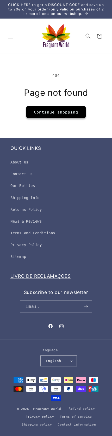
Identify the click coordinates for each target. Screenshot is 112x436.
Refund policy (82, 408)
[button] (10, 36)
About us (19, 162)
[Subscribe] (86, 307)
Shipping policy (37, 424)
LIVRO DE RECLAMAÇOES (40, 276)
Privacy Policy (26, 245)
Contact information (77, 424)
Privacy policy (40, 416)
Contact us (21, 174)
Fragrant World (47, 409)
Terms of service (76, 416)
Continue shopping (56, 112)
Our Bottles (22, 186)
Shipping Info (25, 198)
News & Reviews (26, 221)
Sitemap (18, 256)
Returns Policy (26, 209)
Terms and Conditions (32, 233)
